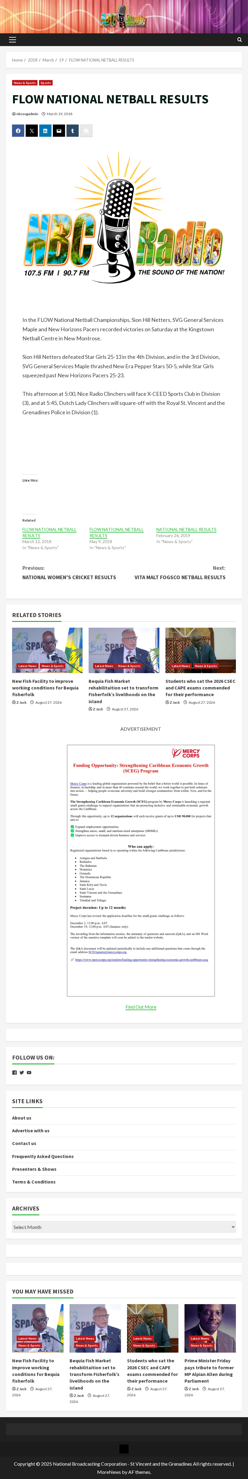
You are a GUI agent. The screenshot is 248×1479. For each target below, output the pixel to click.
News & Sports (25, 83)
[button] (12, 39)
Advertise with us (31, 1130)
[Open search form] (239, 39)
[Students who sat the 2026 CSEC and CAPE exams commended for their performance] (200, 650)
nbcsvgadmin (27, 114)
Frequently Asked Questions (43, 1156)
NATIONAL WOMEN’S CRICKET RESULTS (69, 572)
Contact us (24, 1143)
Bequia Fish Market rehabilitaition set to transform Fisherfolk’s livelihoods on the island (94, 1374)
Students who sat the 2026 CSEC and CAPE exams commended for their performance (200, 688)
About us (21, 1118)
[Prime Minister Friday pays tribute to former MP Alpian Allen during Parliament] (210, 1328)
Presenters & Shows (34, 1169)
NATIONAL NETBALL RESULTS (186, 529)
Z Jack (21, 702)
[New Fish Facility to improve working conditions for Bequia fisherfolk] (47, 650)
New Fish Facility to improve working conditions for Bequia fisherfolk (45, 688)
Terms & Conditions (34, 1182)
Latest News (27, 666)
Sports (46, 83)
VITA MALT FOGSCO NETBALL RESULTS (180, 572)
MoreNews (109, 1472)
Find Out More (141, 1007)
